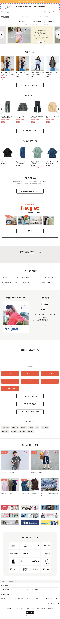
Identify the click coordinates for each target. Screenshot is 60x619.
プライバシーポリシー (18, 608)
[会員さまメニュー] (45, 12)
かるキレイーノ (5, 427)
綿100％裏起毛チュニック (52, 116)
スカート (31, 427)
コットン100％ (44, 427)
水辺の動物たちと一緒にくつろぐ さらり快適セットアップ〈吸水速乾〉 (52, 163)
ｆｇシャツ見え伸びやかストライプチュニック (22, 116)
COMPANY (50, 608)
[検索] (49, 12)
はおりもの (23, 427)
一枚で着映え (5, 431)
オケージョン (15, 427)
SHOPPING (43, 608)
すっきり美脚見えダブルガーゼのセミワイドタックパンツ (52, 74)
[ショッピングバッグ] (58, 12)
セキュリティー (28, 608)
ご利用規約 (9, 608)
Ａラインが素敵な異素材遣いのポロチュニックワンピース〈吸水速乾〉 (37, 74)
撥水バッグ (30, 431)
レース (37, 427)
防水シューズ (22, 431)
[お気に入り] (54, 12)
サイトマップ (36, 608)
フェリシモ (3, 581)
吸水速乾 (13, 431)
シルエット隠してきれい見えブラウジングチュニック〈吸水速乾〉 (7, 74)
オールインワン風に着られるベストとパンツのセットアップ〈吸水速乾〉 (22, 74)
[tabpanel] (30, 35)
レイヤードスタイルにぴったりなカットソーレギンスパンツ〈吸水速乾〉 (7, 163)
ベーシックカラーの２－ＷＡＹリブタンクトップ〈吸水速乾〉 (22, 163)
